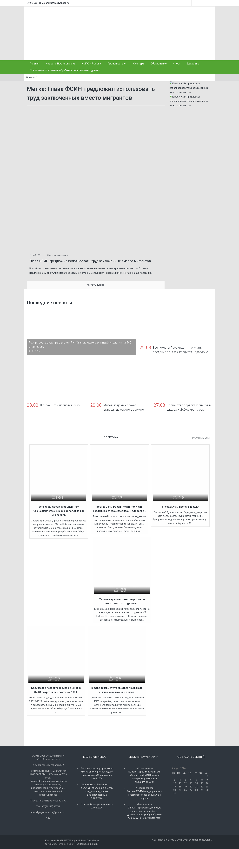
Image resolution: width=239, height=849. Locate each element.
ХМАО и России (91, 63)
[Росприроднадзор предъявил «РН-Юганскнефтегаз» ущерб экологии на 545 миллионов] (58, 473)
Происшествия (116, 63)
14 (196, 783)
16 (207, 783)
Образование (159, 63)
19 (185, 786)
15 (202, 783)
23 (207, 786)
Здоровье (193, 63)
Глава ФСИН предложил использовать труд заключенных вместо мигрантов (90, 261)
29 (202, 790)
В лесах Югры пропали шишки (180, 506)
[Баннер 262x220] (191, 101)
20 (191, 786)
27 (191, 790)
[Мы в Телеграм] (191, 87)
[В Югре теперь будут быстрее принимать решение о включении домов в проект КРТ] (117, 654)
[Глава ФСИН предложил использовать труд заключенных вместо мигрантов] (96, 179)
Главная (34, 63)
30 (207, 790)
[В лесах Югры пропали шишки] (180, 473)
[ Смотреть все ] (201, 438)
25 (180, 790)
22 (202, 786)
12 (185, 783)
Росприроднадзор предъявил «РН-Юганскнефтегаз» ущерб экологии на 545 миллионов (58, 511)
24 (174, 790)
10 (174, 783)
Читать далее (95, 284)
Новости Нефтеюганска (60, 63)
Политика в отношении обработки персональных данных (65, 70)
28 (196, 790)
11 (180, 783)
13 (191, 783)
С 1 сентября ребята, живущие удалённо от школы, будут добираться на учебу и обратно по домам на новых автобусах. (144, 812)
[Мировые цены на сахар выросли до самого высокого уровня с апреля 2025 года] (122, 565)
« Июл (190, 800)
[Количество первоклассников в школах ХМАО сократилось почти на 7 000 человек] (56, 654)
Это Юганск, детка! (63, 844)
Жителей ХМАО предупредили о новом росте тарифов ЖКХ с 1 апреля (144, 795)
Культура (138, 63)
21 (196, 786)
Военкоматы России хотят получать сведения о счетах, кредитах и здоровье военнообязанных (97, 789)
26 (185, 790)
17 (174, 786)
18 (180, 786)
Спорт (176, 63)
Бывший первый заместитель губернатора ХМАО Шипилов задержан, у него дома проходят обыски (144, 776)
